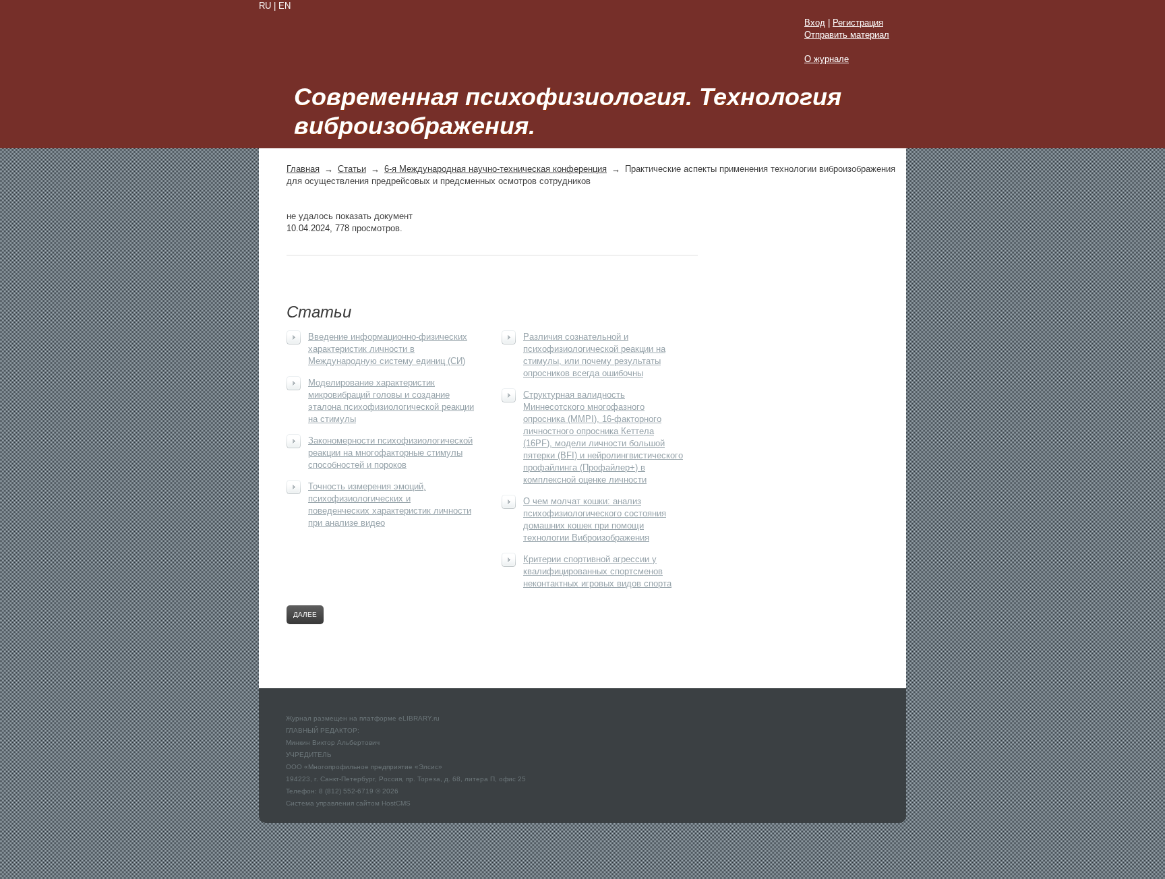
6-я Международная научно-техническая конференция (495, 169)
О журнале (826, 59)
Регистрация (858, 23)
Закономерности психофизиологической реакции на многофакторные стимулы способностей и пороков (390, 452)
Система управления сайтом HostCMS (348, 803)
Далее (305, 614)
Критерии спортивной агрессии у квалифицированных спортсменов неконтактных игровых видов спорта (597, 571)
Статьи (352, 169)
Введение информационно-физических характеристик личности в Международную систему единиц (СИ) (387, 349)
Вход (814, 23)
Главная (303, 169)
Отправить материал (846, 35)
